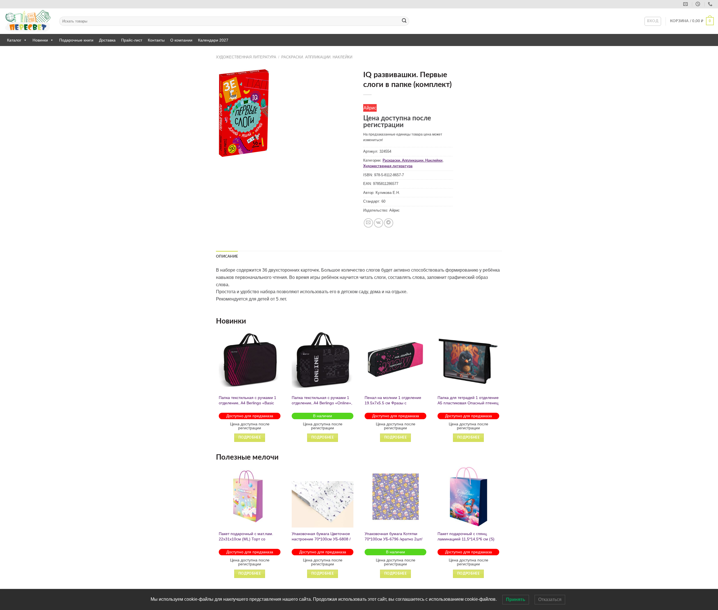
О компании (181, 40)
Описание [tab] (227, 256)
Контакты (156, 40)
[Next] (502, 390)
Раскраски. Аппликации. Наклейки (316, 57)
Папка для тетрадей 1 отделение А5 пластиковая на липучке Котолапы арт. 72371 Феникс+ (255, 402)
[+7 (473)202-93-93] (711, 4)
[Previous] (216, 390)
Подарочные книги (76, 40)
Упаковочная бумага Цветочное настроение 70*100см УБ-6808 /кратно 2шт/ (289, 538)
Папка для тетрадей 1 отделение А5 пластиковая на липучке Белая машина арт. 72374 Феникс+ (400, 405)
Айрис (369, 108)
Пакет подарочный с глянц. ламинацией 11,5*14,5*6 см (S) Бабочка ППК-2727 (434, 538)
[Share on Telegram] (388, 223)
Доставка (107, 40)
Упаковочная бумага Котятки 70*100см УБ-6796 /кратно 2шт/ (361, 536)
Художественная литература (246, 57)
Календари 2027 (213, 40)
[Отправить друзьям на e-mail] (368, 223)
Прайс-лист (131, 40)
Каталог (14, 40)
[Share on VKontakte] (378, 223)
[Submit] (404, 21)
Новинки (40, 40)
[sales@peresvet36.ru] (686, 4)
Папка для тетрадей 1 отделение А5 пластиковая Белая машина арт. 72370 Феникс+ (473, 402)
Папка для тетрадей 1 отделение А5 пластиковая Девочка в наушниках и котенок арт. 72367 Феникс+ (327, 405)
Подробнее (255, 437)
